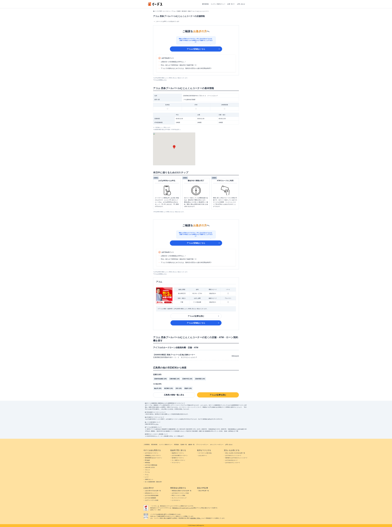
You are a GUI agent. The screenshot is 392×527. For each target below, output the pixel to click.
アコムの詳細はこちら (196, 49)
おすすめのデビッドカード (232, 462)
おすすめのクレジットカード (233, 455)
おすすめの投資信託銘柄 (151, 495)
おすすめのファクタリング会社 (180, 493)
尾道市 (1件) (188, 388)
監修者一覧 (184, 444)
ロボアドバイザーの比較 (151, 500)
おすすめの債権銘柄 (150, 498)
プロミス (147, 470)
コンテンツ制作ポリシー (218, 4)
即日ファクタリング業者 (178, 495)
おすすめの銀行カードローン (180, 455)
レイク (147, 477)
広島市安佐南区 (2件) (160, 379)
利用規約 (176, 444)
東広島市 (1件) (168, 388)
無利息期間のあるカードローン (153, 458)
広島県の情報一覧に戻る (174, 395)
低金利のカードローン (178, 453)
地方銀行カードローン (178, 458)
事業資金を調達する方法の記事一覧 (181, 490)
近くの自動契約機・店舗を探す (153, 482)
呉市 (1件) (179, 388)
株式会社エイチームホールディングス (182, 508)
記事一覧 (230, 4)
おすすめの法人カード (231, 460)
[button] (174, 147)
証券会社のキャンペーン (151, 493)
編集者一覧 (191, 444)
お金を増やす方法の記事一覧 (153, 490)
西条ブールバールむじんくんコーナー (198, 11)
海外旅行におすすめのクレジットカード (236, 458)
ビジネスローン (176, 500)
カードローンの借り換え (205, 453)
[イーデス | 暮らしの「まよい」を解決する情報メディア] (155, 5)
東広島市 (184, 11)
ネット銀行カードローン (178, 460)
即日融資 (147, 460)
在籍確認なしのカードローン (153, 455)
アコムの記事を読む (196, 316)
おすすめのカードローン (151, 453)
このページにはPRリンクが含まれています (167, 21)
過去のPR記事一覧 (203, 490)
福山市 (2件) (157, 388)
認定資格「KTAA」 (196, 518)
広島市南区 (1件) (174, 379)
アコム (173, 11)
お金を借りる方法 (150, 467)
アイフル (147, 472)
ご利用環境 (146, 444)
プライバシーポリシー (202, 444)
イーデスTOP (158, 11)
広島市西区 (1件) (200, 379)
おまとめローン (202, 455)
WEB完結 (147, 462)
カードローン (166, 11)
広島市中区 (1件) (187, 379)
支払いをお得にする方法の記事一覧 (235, 453)
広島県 (178, 11)
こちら (156, 424)
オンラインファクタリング (179, 498)
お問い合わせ (241, 4)
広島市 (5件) (157, 374)
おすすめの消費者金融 (151, 465)
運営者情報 (205, 4)
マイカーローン (176, 462)
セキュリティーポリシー (216, 444)
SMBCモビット (149, 479)
